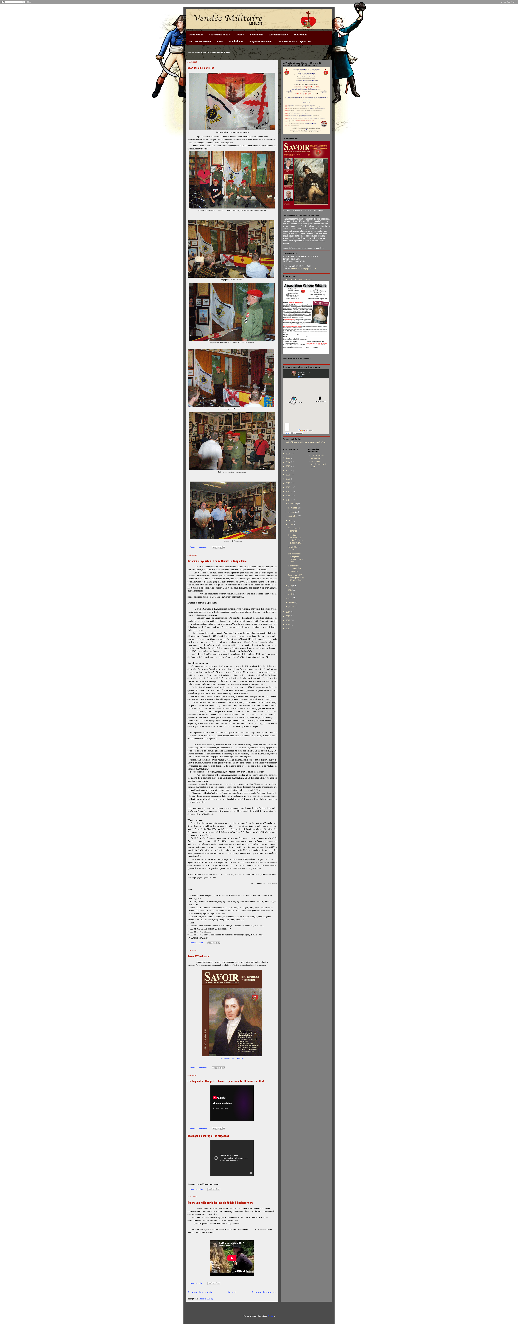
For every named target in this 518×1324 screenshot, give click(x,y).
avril (290, 594)
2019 (288, 483)
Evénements (256, 35)
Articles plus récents (200, 1292)
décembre (292, 503)
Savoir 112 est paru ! (199, 956)
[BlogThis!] (216, 547)
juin (290, 585)
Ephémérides (236, 41)
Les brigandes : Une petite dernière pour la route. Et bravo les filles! (226, 1081)
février (291, 602)
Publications (300, 35)
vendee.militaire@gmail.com (303, 268)
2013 (288, 616)
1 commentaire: (196, 943)
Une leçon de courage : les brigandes (208, 1136)
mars (290, 598)
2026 (288, 454)
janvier (291, 606)
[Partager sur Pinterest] (223, 547)
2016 (288, 495)
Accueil (231, 1292)
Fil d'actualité (196, 35)
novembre (292, 508)
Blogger (270, 1316)
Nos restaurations (278, 35)
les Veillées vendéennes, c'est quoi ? (318, 464)
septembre (293, 516)
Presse (240, 35)
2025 (288, 458)
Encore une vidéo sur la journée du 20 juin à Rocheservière (220, 1203)
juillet (291, 524)
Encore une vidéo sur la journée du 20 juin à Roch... (296, 577)
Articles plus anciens (264, 1292)
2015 (288, 500)
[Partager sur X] (218, 547)
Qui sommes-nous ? (219, 35)
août (290, 520)
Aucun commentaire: (199, 547)
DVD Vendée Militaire (200, 41)
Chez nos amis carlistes (201, 68)
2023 (288, 466)
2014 (288, 612)
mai (290, 590)
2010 (288, 628)
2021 (288, 475)
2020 (288, 479)
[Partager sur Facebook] (221, 547)
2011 (288, 624)
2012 (288, 620)
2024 (288, 462)
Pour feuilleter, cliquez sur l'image (232, 1058)
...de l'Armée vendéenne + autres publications (306, 442)
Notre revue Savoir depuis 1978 (295, 41)
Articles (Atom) (206, 1299)
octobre (291, 512)
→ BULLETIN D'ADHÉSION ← (298, 279)
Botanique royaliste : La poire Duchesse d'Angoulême (217, 561)
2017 (288, 491)
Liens (220, 41)
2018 (288, 487)
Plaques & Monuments (261, 41)
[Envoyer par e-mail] (213, 547)
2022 (288, 470)
